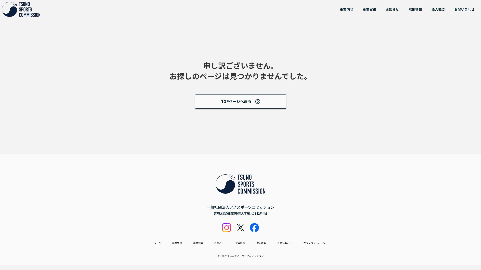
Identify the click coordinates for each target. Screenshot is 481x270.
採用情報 (415, 9)
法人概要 (438, 9)
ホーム (157, 243)
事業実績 (369, 9)
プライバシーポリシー (315, 243)
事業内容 (346, 9)
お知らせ (392, 9)
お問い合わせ (464, 9)
